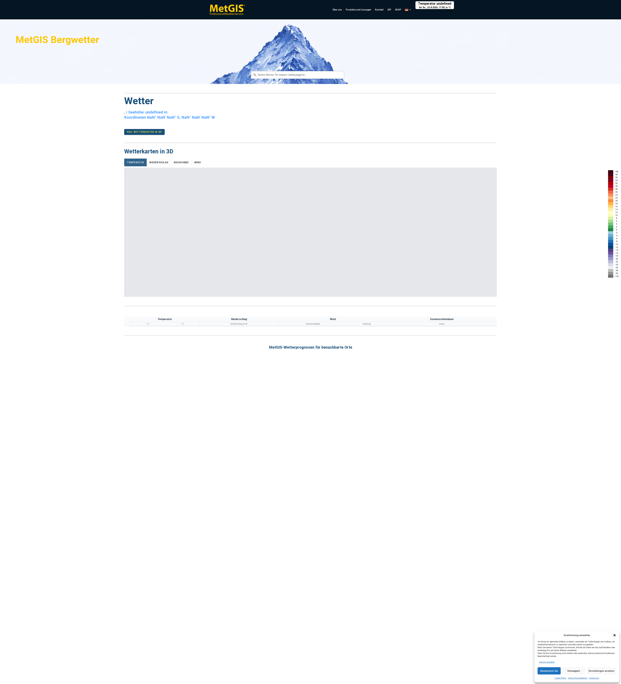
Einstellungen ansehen (601, 670)
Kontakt (379, 9)
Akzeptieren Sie (549, 670)
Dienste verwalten (547, 662)
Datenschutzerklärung (578, 678)
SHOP (398, 9)
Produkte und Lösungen (358, 9)
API (389, 9)
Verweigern (573, 670)
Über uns (337, 9)
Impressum (594, 678)
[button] (614, 635)
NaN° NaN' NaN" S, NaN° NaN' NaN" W (181, 117)
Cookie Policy (560, 678)
